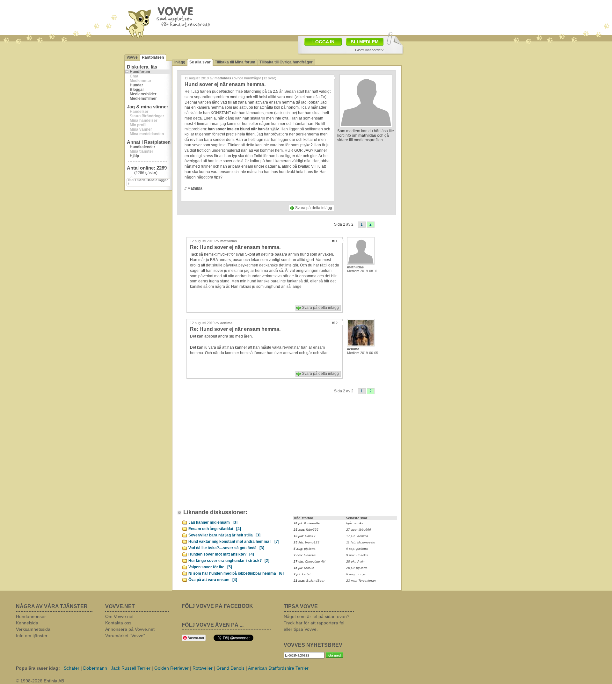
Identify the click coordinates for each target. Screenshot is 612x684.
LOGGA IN (323, 41)
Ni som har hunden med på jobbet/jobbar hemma (236, 573)
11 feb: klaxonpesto (360, 542)
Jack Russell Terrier (130, 668)
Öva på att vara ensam (212, 580)
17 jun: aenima (357, 536)
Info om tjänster (31, 635)
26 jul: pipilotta (357, 568)
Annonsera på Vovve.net (130, 629)
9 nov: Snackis (357, 555)
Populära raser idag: (38, 668)
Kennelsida (27, 622)
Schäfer (71, 668)
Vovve (132, 57)
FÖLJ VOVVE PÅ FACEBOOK (217, 606)
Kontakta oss (118, 622)
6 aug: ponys (356, 574)
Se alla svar (200, 62)
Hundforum (140, 71)
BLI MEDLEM (365, 41)
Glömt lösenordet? (369, 50)
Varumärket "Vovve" (125, 635)
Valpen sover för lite (210, 567)
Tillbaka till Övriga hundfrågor (286, 62)
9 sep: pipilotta (357, 548)
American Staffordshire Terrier (278, 668)
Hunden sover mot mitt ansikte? (221, 554)
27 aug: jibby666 (358, 529)
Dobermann (95, 668)
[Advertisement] (234, 456)
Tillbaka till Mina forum (235, 62)
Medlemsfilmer (143, 98)
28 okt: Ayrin (355, 561)
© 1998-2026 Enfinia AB (40, 680)
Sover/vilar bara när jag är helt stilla (224, 535)
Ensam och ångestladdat (214, 529)
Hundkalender (142, 147)
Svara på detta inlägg (313, 208)
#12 (335, 323)
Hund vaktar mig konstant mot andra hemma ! (233, 541)
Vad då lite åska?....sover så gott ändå (226, 548)
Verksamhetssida (33, 629)
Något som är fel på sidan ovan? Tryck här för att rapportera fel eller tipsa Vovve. (316, 623)
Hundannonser (31, 616)
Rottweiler (203, 668)
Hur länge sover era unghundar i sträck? (228, 560)
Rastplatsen (153, 57)
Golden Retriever (171, 668)
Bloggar (137, 89)
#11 (334, 241)
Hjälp (134, 156)
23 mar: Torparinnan (361, 580)
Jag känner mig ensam (212, 522)
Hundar (136, 85)
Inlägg (179, 62)
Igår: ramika (354, 523)
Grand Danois (230, 668)
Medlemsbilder (143, 94)
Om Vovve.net (119, 616)
